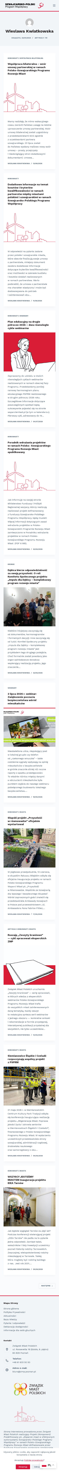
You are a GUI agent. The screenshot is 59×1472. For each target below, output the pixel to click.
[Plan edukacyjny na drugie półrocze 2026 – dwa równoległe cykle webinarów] (29, 351)
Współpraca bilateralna (31, 58)
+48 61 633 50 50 (21, 1362)
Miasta (22, 812)
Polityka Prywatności (14, 1312)
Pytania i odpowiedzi (14, 1323)
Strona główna (11, 1308)
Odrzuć (37, 1467)
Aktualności (10, 1316)
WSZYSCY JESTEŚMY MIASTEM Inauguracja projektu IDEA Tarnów (27, 1180)
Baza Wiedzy (10, 1319)
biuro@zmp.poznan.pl (24, 1371)
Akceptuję (23, 1467)
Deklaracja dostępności (16, 1326)
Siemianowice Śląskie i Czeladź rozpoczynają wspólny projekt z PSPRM (27, 1059)
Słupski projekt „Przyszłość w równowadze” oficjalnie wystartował (25, 821)
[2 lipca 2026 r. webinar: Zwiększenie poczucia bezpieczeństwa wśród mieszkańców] (29, 727)
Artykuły (12, 929)
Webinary (23, 316)
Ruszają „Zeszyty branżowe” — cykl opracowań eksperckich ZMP (27, 938)
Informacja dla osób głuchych (19, 1330)
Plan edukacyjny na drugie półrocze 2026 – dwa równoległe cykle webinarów (28, 325)
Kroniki (11, 564)
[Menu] (54, 5)
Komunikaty (13, 58)
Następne (45, 1286)
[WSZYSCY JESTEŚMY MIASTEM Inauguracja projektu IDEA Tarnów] (29, 1206)
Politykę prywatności (33, 1460)
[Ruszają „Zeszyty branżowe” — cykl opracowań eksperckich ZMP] (29, 965)
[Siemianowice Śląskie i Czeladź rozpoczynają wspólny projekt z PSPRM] (29, 1086)
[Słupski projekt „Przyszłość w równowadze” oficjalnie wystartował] (29, 848)
